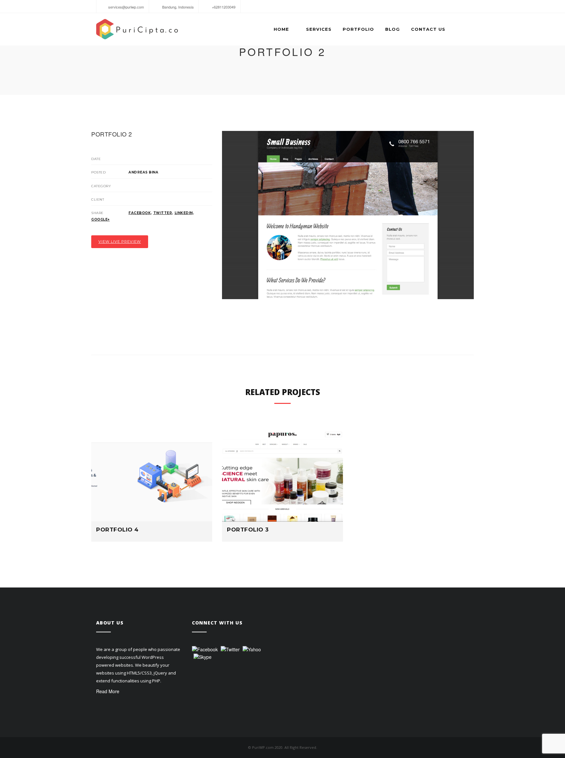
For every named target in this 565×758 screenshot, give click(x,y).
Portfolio (358, 29)
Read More (107, 691)
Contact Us (428, 29)
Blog (392, 29)
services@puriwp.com (125, 6)
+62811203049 (223, 6)
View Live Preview (119, 241)
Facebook (139, 213)
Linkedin (184, 213)
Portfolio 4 (117, 529)
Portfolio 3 (248, 529)
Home (281, 29)
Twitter (162, 213)
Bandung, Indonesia (177, 6)
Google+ (100, 219)
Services (319, 29)
